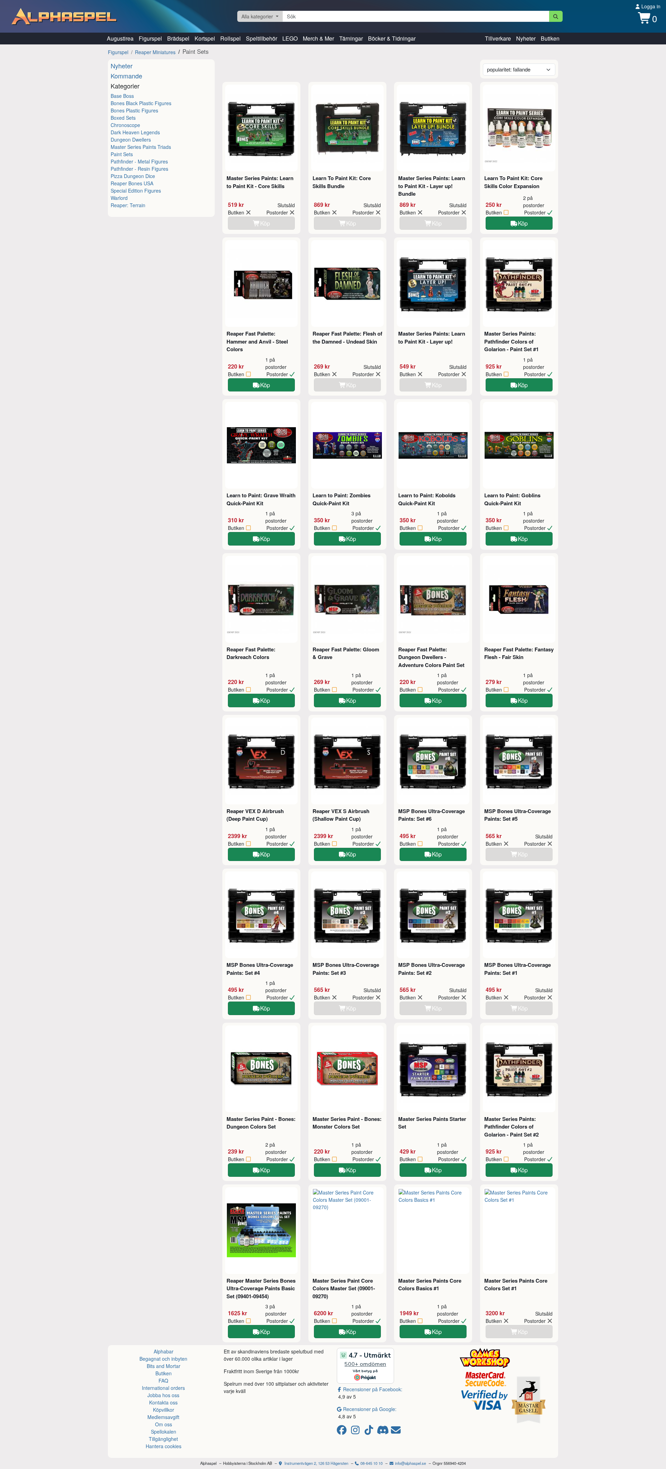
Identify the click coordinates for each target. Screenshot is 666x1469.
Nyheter (526, 38)
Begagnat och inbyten (163, 1358)
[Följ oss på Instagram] (356, 1431)
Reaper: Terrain (128, 205)
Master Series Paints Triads (141, 146)
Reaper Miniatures (155, 52)
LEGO (290, 38)
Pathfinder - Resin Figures (139, 168)
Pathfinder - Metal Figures (139, 161)
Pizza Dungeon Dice (133, 175)
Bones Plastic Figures (134, 110)
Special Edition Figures (136, 190)
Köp (523, 223)
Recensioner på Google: (369, 1408)
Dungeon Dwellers (131, 139)
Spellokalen (163, 1431)
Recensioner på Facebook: (372, 1389)
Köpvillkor (163, 1409)
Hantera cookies (163, 1446)
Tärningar (351, 38)
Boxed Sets (123, 117)
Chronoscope (125, 124)
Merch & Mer (318, 38)
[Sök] (556, 16)
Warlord (119, 197)
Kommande (126, 75)
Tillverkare (498, 38)
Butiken (550, 38)
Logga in (650, 6)
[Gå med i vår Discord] (383, 1431)
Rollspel (230, 38)
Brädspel (178, 38)
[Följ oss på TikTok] (370, 1431)
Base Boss (122, 95)
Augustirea (120, 38)
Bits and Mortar (163, 1365)
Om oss (163, 1424)
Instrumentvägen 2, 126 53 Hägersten (315, 1463)
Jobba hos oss (163, 1395)
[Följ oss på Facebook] (343, 1431)
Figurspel (150, 38)
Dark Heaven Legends (135, 132)
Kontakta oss (163, 1402)
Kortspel (205, 38)
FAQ (163, 1380)
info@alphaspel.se (410, 1463)
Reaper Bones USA (132, 183)
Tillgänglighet (163, 1438)
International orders (163, 1387)
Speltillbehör (261, 38)
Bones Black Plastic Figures (141, 103)
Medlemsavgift (163, 1416)
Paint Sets (122, 154)
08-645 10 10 (371, 1463)
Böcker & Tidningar (392, 38)
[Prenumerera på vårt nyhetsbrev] (396, 1431)
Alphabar (163, 1351)
